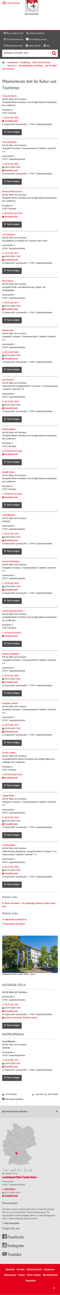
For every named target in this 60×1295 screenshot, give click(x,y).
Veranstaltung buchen (37, 39)
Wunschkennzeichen (14, 46)
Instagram (16, 1246)
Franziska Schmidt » (10, 703)
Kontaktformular (11, 121)
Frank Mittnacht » (9, 515)
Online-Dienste (34, 46)
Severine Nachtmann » (11, 562)
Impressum (49, 1269)
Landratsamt (13, 63)
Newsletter (31, 1280)
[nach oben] (54, 1288)
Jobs (48, 46)
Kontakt (20, 1269)
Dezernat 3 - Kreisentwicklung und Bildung (25, 66)
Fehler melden (34, 1275)
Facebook (16, 1237)
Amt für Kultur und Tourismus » (15, 992)
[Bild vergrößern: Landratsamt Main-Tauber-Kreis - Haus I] (30, 954)
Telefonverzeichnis (37, 33)
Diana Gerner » (8, 281)
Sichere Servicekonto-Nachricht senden (21, 1018)
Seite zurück (52, 1094)
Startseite (10, 1269)
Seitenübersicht (34, 1269)
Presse (21, 1275)
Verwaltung (25, 63)
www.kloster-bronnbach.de (16, 920)
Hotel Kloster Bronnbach (15, 924)
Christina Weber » (9, 845)
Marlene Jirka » (8, 330)
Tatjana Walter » (8, 796)
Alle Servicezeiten (12, 1223)
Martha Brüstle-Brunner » (12, 192)
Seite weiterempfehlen (14, 1099)
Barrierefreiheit (50, 1275)
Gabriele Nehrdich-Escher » (13, 611)
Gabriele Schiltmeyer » (11, 654)
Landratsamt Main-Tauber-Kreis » (20, 1177)
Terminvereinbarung (14, 39)
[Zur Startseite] (32, 7)
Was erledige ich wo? (15, 33)
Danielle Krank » (8, 472)
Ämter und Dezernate (41, 63)
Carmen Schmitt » (9, 753)
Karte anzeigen (13, 132)
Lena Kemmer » (8, 380)
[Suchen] (54, 53)
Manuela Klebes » (9, 429)
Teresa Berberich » (10, 96)
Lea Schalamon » (9, 235)
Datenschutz (10, 1275)
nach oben (39, 1094)
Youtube (14, 1255)
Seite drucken (11, 1094)
